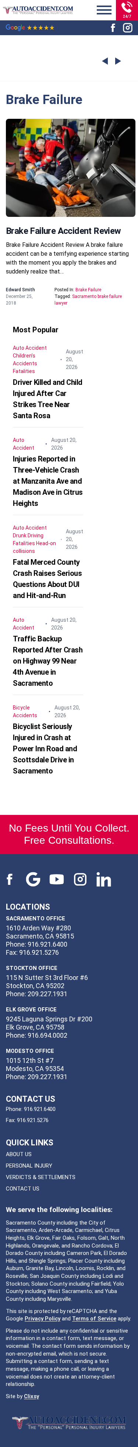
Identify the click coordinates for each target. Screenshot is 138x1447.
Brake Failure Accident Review (63, 231)
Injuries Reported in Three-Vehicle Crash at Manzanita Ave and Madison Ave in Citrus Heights (48, 481)
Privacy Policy (42, 1318)
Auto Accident (30, 348)
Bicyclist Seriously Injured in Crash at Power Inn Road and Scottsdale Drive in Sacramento (45, 748)
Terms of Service (94, 1318)
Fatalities (24, 371)
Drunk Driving (28, 535)
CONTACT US (22, 1188)
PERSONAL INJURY (29, 1165)
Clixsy (31, 1396)
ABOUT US (19, 1154)
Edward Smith (20, 289)
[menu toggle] (104, 10)
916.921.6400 (40, 1109)
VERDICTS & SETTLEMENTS (40, 1177)
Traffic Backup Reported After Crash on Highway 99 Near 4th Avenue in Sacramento (47, 661)
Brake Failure (88, 289)
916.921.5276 (33, 1120)
